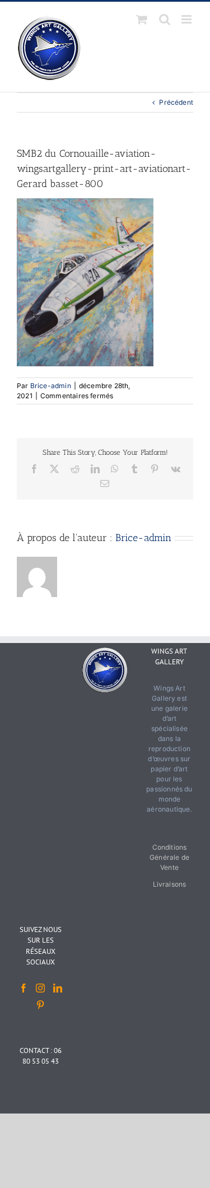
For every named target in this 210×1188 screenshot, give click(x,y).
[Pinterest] (40, 1004)
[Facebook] (23, 988)
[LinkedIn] (57, 988)
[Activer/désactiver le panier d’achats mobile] (141, 19)
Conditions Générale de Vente (169, 857)
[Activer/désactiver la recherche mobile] (164, 19)
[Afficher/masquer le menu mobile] (187, 19)
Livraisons (169, 884)
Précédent (176, 102)
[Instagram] (40, 988)
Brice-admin (50, 385)
